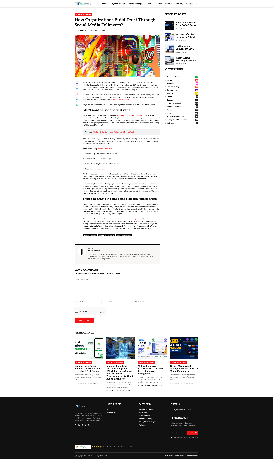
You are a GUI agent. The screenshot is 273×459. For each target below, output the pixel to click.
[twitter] (85, 425)
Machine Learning (182, 107)
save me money (100, 169)
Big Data (182, 80)
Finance (182, 93)
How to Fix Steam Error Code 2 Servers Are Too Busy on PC (187, 25)
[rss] (89, 425)
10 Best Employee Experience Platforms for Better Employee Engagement (151, 370)
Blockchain (182, 83)
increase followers (90, 235)
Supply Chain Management (182, 120)
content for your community (126, 219)
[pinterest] (82, 425)
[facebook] (75, 425)
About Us (110, 409)
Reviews (182, 110)
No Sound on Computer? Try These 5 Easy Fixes (186, 49)
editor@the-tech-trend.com (181, 410)
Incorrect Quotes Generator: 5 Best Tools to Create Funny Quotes (185, 38)
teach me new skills (105, 149)
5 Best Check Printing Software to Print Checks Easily (186, 62)
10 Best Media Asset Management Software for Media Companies (184, 369)
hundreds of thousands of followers (130, 115)
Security (182, 113)
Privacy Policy (179, 455)
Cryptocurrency (182, 87)
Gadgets (182, 100)
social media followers (106, 235)
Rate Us (106, 447)
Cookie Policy (168, 455)
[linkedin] (79, 425)
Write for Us (111, 412)
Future (182, 97)
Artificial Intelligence (182, 77)
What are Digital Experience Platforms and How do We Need (115, 132)
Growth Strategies (83, 14)
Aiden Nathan (113, 390)
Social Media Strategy (124, 235)
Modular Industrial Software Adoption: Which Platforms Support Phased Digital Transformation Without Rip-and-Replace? (120, 372)
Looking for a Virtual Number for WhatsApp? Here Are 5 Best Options (87, 369)
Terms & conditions (192, 455)
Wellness (182, 123)
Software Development (182, 116)
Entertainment (182, 90)
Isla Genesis (82, 30)
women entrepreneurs (121, 100)
